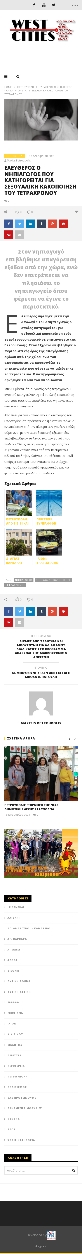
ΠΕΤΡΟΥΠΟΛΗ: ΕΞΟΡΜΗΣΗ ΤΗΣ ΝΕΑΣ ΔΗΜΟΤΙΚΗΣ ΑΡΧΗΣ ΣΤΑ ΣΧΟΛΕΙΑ (31, 807)
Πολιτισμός (17, 1087)
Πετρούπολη (25, 87)
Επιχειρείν (15, 1013)
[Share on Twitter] (19, 224)
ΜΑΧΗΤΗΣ (14, 1044)
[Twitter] (54, 5)
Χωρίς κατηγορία (21, 1140)
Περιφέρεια (16, 1065)
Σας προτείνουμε (21, 1097)
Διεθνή (13, 970)
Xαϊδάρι (13, 917)
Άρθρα (12, 960)
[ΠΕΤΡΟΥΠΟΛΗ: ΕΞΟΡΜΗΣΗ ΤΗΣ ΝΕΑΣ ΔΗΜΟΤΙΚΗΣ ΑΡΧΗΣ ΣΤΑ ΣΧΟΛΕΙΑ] (41, 773)
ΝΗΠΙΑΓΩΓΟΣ (24, 580)
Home (8, 87)
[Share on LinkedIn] (30, 224)
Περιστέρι (15, 1055)
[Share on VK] (8, 234)
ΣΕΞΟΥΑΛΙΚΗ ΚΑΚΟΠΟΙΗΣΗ (53, 580)
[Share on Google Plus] (52, 224)
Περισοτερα (76, 211)
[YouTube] (44, 5)
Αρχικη (41, 1246)
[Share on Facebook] (8, 224)
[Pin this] (63, 224)
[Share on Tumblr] (41, 224)
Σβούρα (13, 1118)
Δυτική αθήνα (18, 981)
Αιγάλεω (13, 949)
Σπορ (11, 1129)
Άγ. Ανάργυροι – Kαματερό (29, 928)
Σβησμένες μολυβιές (24, 1108)
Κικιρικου (15, 1034)
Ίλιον (11, 1023)
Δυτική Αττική (19, 991)
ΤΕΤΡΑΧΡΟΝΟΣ (15, 585)
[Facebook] (34, 5)
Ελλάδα (13, 1002)
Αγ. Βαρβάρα (17, 938)
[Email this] (19, 234)
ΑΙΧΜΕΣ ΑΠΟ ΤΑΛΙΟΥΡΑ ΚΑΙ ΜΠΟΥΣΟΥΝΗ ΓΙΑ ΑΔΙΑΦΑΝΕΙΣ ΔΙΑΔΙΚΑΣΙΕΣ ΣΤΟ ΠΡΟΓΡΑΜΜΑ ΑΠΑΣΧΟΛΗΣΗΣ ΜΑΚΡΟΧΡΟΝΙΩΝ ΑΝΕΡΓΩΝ (41, 647)
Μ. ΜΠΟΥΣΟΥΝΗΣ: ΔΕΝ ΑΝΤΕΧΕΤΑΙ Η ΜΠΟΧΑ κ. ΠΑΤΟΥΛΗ (41, 673)
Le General (16, 907)
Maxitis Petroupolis (19, 160)
